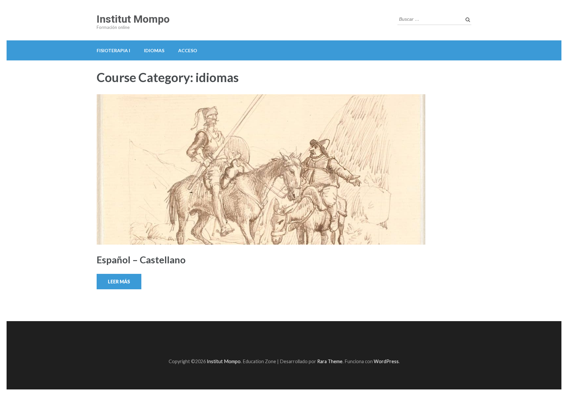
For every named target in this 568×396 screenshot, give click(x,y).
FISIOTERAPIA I (113, 50)
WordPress (386, 361)
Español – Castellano (141, 259)
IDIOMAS (154, 50)
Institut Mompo (133, 19)
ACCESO (187, 50)
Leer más (119, 281)
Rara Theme (330, 361)
